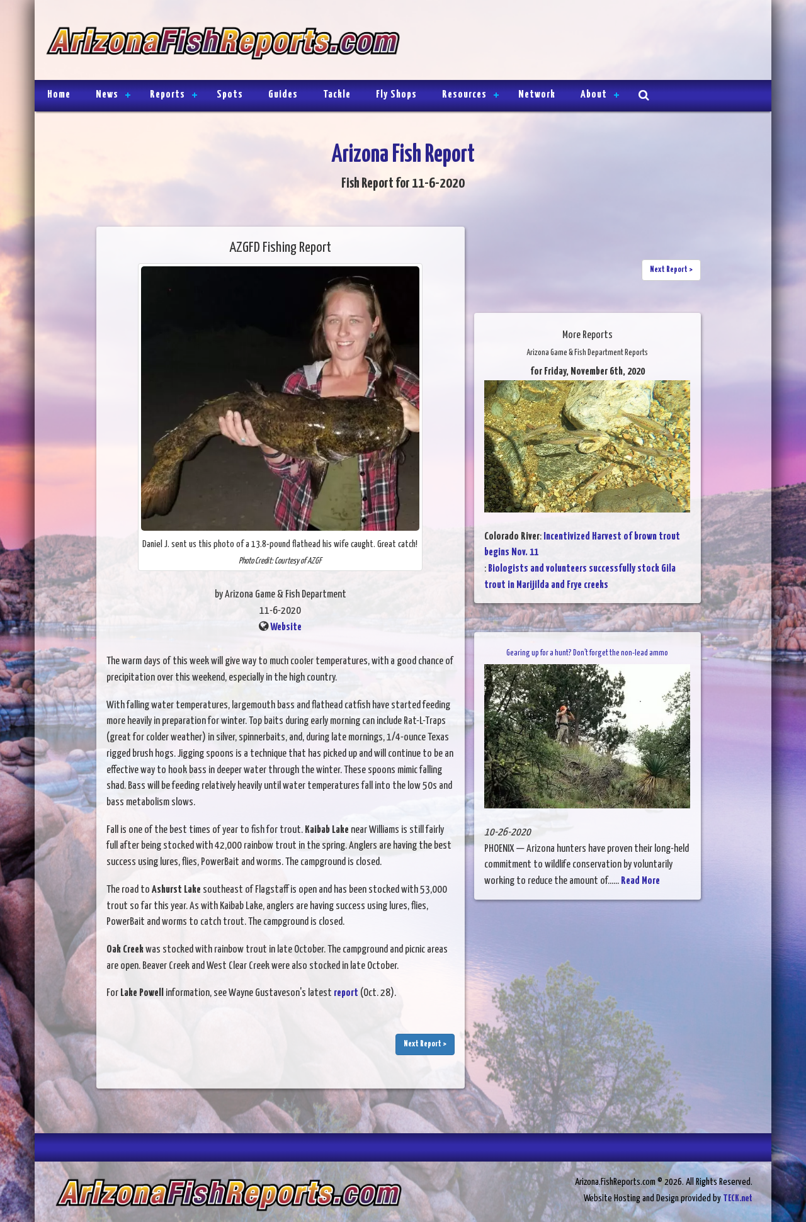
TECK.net (737, 1198)
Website (286, 627)
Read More (640, 881)
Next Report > (425, 1044)
